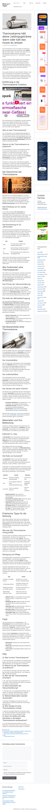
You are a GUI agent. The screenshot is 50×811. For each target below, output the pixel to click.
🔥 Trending (41, 28)
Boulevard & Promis (42, 256)
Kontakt (44, 3)
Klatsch (39, 276)
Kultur (38, 278)
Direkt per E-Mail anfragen (42, 172)
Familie (39, 264)
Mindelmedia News (42, 204)
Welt (24, 3)
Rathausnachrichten (42, 209)
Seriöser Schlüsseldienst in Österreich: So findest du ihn (9, 797)
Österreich (39, 289)
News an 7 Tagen (6, 5)
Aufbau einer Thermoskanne (17, 413)
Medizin (39, 284)
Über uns (31, 3)
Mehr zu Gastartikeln (42, 169)
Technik (39, 300)
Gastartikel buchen (18, 6)
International (40, 274)
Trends (39, 305)
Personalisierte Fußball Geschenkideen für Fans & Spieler (8, 802)
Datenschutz (21, 789)
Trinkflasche (12, 732)
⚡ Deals (47, 28)
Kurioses (39, 280)
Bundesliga (40, 260)
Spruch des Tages (41, 297)
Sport (38, 295)
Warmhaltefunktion (19, 732)
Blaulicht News (41, 254)
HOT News (40, 272)
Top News (39, 303)
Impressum (38, 3)
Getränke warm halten (8, 731)
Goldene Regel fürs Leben (9, 736)
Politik (38, 293)
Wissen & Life (16, 3)
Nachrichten (40, 287)
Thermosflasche (5, 732)
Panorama (39, 291)
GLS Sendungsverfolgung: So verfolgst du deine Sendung (8, 792)
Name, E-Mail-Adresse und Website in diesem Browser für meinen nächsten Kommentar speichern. (17, 773)
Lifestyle (39, 282)
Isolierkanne (22, 731)
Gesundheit (40, 270)
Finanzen (39, 266)
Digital (38, 262)
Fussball (39, 268)
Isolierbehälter (16, 731)
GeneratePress (33, 809)
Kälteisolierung (28, 731)
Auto (38, 252)
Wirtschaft (39, 309)
